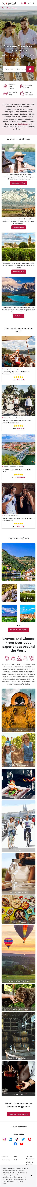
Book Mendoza (18, 227)
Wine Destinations (9, 8)
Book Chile (18, 316)
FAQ (15, 1160)
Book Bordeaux (18, 271)
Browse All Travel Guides (18, 629)
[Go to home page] (9, 3)
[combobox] (14, 69)
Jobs (15, 1156)
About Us (5, 1156)
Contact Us (6, 1160)
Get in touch (23, 124)
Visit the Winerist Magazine (18, 1114)
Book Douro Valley (18, 183)
